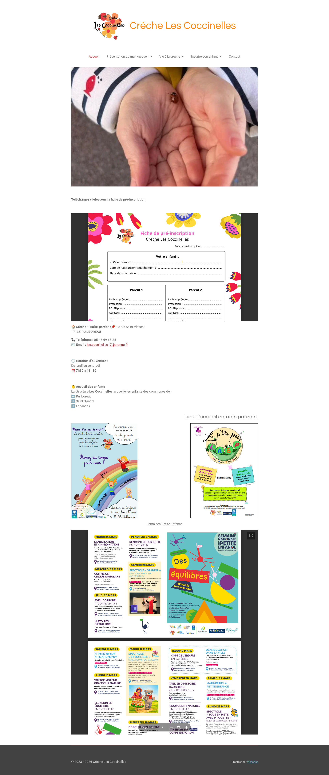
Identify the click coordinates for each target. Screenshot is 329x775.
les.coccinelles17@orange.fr (107, 345)
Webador (252, 761)
